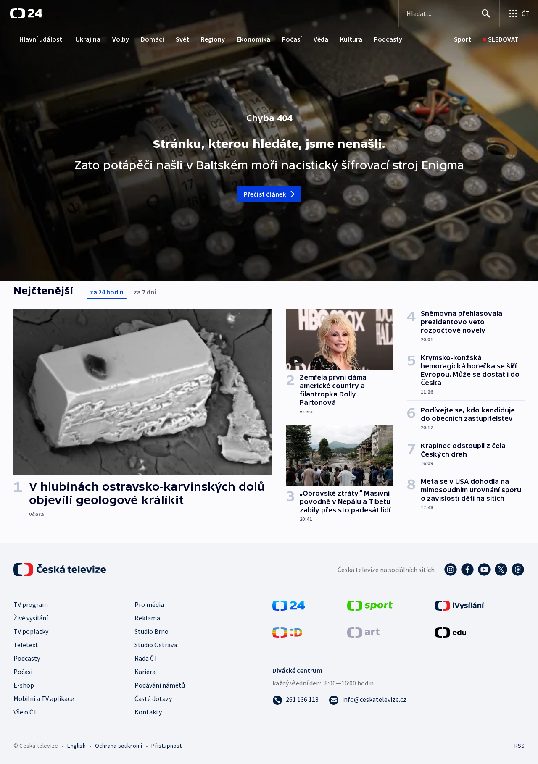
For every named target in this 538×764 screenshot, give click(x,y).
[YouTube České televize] (484, 569)
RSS (519, 745)
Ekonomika (253, 39)
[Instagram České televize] (450, 569)
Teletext (25, 645)
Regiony (213, 39)
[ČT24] (26, 13)
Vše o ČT (25, 712)
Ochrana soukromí (118, 745)
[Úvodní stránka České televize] (60, 569)
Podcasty (388, 39)
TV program (30, 604)
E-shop (23, 685)
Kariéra (145, 671)
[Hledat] (485, 13)
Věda (321, 39)
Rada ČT (146, 658)
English (76, 745)
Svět (182, 39)
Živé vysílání (30, 618)
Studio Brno (151, 631)
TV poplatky (30, 631)
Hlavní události (41, 39)
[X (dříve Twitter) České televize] (501, 569)
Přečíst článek (265, 194)
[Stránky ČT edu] (450, 631)
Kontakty (148, 712)
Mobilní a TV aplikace (43, 698)
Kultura (351, 39)
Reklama (147, 618)
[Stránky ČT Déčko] (287, 631)
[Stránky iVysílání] (459, 605)
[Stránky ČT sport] (370, 605)
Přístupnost (166, 745)
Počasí (292, 39)
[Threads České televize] (518, 569)
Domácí (152, 39)
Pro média (149, 604)
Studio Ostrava (155, 645)
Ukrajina (88, 39)
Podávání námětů (159, 685)
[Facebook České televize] (467, 569)
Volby (120, 39)
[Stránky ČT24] (288, 605)
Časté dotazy (153, 698)
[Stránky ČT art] (363, 631)
